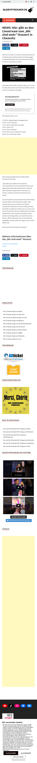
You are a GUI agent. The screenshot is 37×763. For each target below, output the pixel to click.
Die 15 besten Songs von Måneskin (14, 336)
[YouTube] (26, 1)
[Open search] (32, 20)
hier (29, 111)
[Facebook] (34, 1)
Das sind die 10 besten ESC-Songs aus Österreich (18, 432)
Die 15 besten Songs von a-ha (12, 339)
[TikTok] (31, 1)
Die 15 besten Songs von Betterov (13, 320)
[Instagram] (29, 1)
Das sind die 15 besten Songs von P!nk (15, 317)
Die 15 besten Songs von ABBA (12, 333)
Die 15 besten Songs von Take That (13, 314)
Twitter (4, 246)
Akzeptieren (10, 104)
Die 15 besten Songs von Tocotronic (14, 327)
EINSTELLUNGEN (18, 757)
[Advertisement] (18, 156)
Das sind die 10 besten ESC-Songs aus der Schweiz (18, 440)
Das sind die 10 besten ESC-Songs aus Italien (17, 429)
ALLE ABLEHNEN (26, 753)
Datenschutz (15, 760)
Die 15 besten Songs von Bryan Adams (15, 330)
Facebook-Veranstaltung (10, 244)
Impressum (22, 760)
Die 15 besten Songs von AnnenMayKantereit (17, 323)
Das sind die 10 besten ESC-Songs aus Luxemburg (18, 443)
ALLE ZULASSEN (11, 753)
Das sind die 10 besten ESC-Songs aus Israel (16, 446)
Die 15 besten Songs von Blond (12, 311)
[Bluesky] (29, 705)
